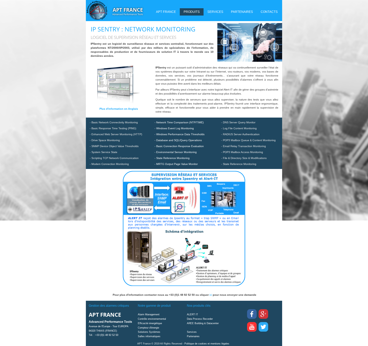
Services (215, 11)
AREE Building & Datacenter (203, 323)
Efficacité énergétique (150, 323)
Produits (192, 11)
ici (211, 294)
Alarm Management (148, 314)
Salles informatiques (149, 336)
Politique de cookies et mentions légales (206, 343)
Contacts (269, 11)
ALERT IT (192, 314)
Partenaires (242, 11)
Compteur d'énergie (148, 327)
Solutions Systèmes (149, 331)
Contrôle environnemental (152, 318)
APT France (128, 9)
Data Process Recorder (200, 318)
